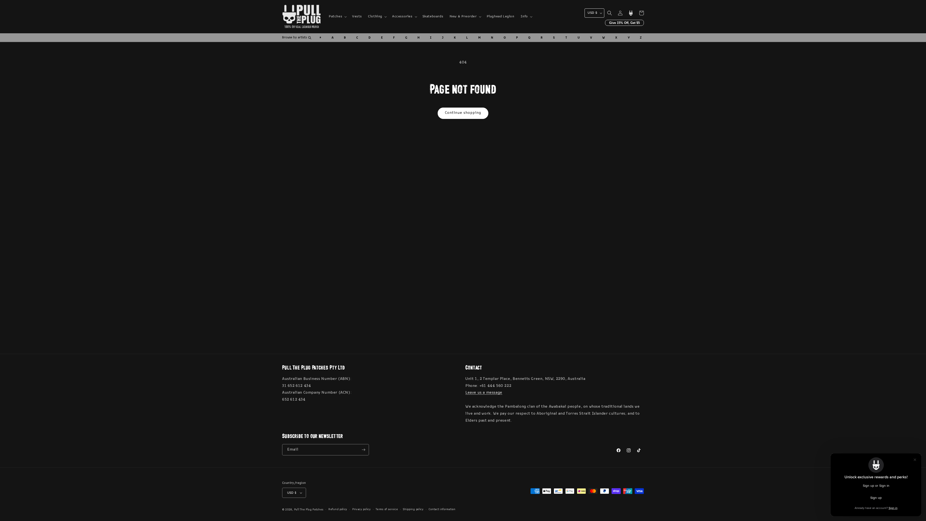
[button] (337, 16)
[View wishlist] (631, 13)
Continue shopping (463, 113)
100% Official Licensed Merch (301, 26)
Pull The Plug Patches (309, 509)
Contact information (442, 509)
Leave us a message (483, 393)
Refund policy (337, 509)
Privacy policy (361, 509)
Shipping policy (413, 509)
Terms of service (387, 509)
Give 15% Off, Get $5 (624, 23)
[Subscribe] (363, 449)
